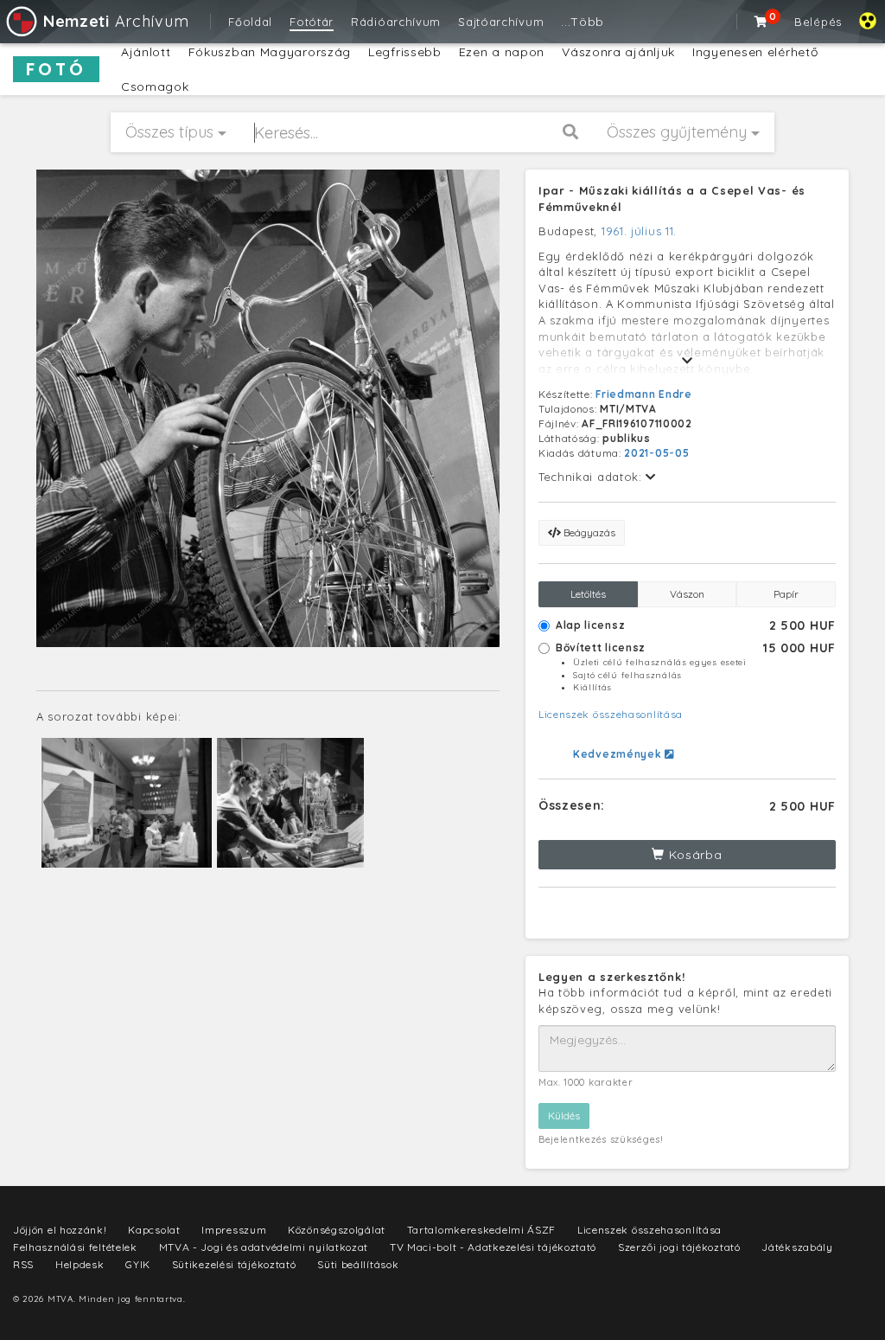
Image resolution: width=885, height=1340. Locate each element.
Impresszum (233, 1229)
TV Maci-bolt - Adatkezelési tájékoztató (493, 1247)
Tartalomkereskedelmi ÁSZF (482, 1229)
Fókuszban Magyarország (269, 52)
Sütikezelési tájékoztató (234, 1264)
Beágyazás (588, 532)
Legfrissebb (405, 52)
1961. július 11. (639, 231)
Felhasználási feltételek (75, 1247)
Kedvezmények (619, 753)
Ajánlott (146, 52)
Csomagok (155, 86)
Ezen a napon (501, 52)
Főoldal (250, 22)
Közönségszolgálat (336, 1229)
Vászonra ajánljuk (618, 52)
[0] (761, 22)
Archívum (115, 21)
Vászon (687, 593)
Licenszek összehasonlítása (610, 714)
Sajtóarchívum (501, 22)
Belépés (818, 22)
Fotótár (312, 22)
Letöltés (588, 593)
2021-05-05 (656, 452)
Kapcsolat (154, 1229)
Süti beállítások (357, 1264)
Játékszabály (796, 1247)
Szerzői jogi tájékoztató (679, 1247)
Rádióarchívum (396, 22)
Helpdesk (80, 1264)
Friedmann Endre (643, 394)
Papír (786, 593)
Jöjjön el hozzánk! (60, 1229)
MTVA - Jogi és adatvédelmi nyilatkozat (264, 1247)
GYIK (137, 1264)
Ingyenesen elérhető (755, 52)
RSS (23, 1264)
